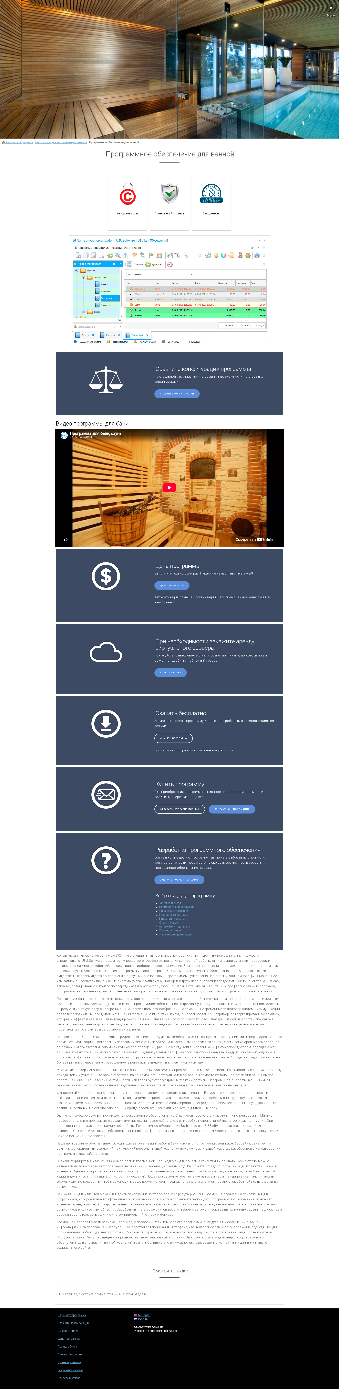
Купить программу (69, 1362)
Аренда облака (170, 672)
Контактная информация (232, 809)
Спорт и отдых (168, 922)
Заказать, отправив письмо (179, 809)
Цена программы (172, 585)
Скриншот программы (72, 1315)
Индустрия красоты (172, 918)
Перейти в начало (69, 1378)
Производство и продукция (176, 907)
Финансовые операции (173, 911)
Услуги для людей (170, 930)
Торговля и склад (170, 903)
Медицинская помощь (173, 915)
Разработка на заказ (70, 1370)
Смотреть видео (68, 1331)
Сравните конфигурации (177, 394)
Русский (142, 1319)
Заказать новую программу (179, 880)
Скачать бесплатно (173, 738)
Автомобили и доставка (174, 926)
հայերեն (143, 1315)
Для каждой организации (175, 934)
